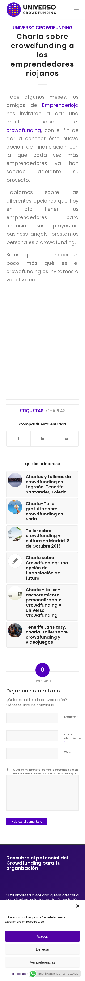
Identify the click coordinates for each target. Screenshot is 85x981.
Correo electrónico (72, 738)
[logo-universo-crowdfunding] (35, 9)
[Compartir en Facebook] (18, 438)
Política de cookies (24, 974)
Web (67, 752)
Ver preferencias (42, 962)
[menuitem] (76, 9)
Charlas (56, 411)
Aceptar (43, 936)
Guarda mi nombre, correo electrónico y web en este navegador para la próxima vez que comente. (45, 773)
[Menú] (76, 9)
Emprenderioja (60, 105)
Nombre (71, 716)
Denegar (42, 949)
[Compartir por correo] (66, 438)
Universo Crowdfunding (42, 28)
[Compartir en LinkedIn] (42, 438)
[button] (78, 906)
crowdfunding (23, 130)
